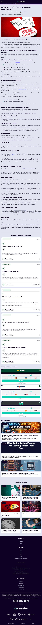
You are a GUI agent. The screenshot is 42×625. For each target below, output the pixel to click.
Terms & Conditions (11, 623)
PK (20, 603)
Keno (21, 552)
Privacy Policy (21, 589)
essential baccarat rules (22, 89)
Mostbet (21, 541)
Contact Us (21, 583)
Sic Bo (21, 554)
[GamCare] (22, 614)
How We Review (21, 585)
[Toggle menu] (2, 1)
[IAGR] (8, 614)
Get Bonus (21, 380)
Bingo (21, 550)
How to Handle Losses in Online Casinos (21, 573)
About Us (21, 581)
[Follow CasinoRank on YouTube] (22, 601)
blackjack (13, 154)
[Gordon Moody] (31, 614)
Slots (21, 556)
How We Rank (21, 587)
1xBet (21, 543)
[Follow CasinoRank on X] (20, 601)
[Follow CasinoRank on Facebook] (14, 601)
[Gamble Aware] (19, 619)
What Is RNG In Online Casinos (21, 571)
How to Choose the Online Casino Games (21, 568)
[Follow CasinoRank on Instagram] (17, 601)
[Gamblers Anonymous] (14, 614)
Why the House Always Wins (21, 566)
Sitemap (33, 623)
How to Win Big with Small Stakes (21, 570)
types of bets (17, 62)
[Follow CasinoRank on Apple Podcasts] (27, 601)
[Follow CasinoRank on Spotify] (25, 601)
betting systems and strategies (29, 168)
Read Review (21, 382)
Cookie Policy (23, 623)
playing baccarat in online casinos (20, 210)
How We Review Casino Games (21, 558)
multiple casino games (13, 118)
